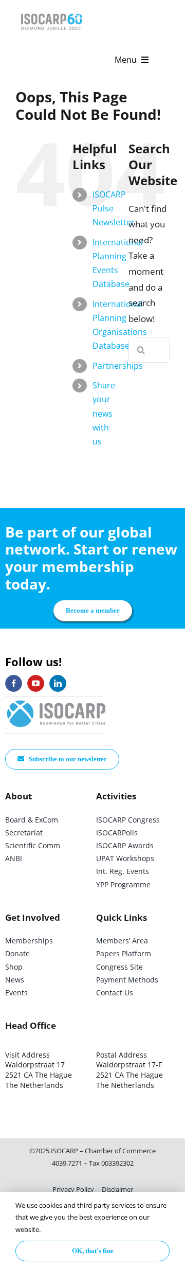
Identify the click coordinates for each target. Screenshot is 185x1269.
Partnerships (117, 365)
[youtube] (35, 683)
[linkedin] (57, 683)
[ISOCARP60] (51, 12)
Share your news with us (103, 413)
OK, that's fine (93, 1251)
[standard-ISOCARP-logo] (56, 701)
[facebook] (13, 683)
